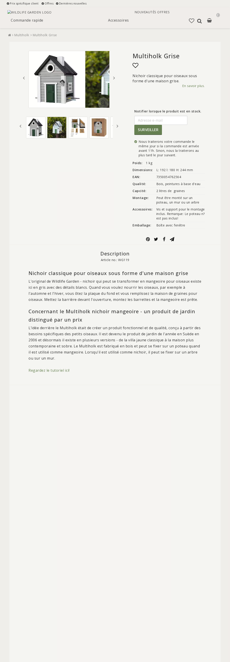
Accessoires (118, 20)
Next (114, 77)
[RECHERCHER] (199, 21)
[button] (212, 21)
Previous (24, 77)
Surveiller (148, 129)
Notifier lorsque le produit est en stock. (167, 111)
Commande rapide (27, 20)
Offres (163, 12)
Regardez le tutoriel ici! (49, 370)
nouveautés (145, 12)
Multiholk (21, 35)
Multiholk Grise (45, 35)
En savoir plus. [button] (193, 86)
